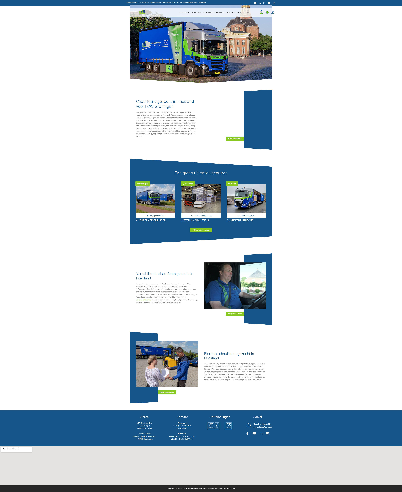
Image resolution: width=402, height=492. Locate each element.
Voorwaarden (202, 2)
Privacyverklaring (212, 489)
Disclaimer (224, 489)
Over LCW (183, 12)
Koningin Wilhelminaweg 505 (144, 436)
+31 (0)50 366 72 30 (143, 2)
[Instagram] (264, 3)
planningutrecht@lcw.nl (190, 2)
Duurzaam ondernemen (212, 12)
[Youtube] (255, 3)
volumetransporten (143, 300)
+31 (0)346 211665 (176, 2)
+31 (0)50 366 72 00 (183, 426)
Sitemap (232, 489)
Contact (246, 12)
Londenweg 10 (144, 426)
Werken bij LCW (232, 12)
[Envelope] (269, 3)
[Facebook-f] (251, 3)
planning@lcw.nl (155, 2)
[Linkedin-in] (260, 3)
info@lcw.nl (182, 428)
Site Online (201, 489)
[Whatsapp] (274, 3)
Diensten (195, 12)
